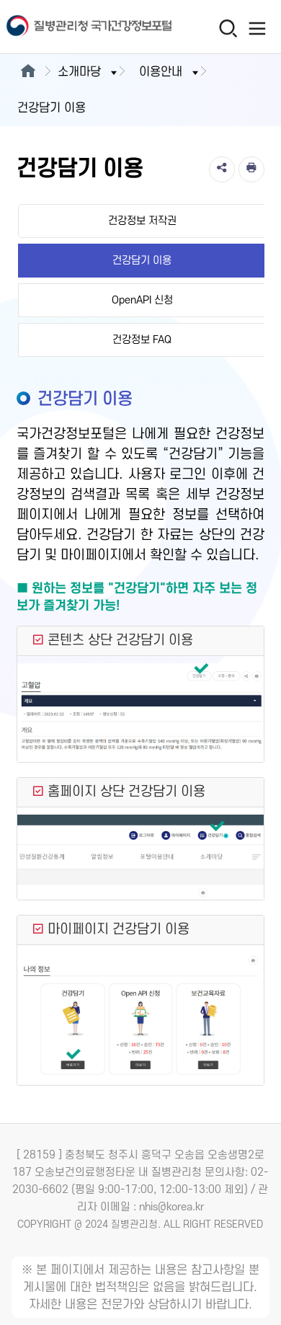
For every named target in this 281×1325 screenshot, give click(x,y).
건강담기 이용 (141, 260)
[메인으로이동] (27, 72)
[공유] (222, 169)
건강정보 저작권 (142, 221)
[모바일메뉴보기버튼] (256, 28)
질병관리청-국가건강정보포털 (70, 27)
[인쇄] (251, 169)
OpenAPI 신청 (142, 300)
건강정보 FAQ (141, 340)
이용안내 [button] (160, 72)
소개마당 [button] (79, 72)
